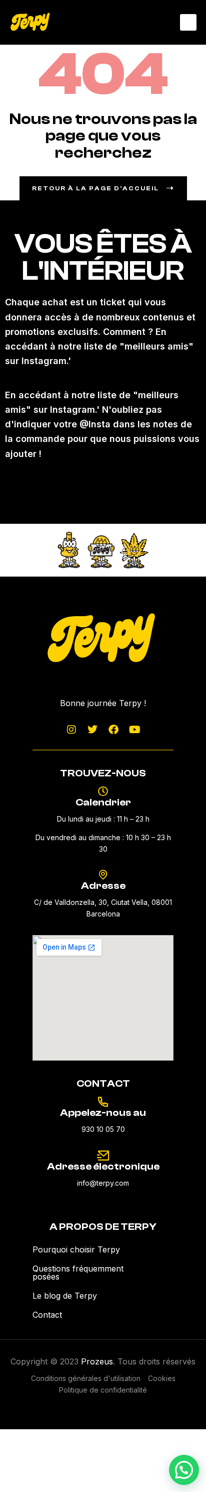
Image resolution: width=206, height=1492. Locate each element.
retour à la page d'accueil (95, 188)
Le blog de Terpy (64, 1296)
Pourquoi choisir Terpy (76, 1249)
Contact (47, 1315)
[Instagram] (71, 730)
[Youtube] (135, 730)
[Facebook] (113, 730)
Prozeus (97, 1361)
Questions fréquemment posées (78, 1273)
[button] (188, 22)
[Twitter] (93, 730)
